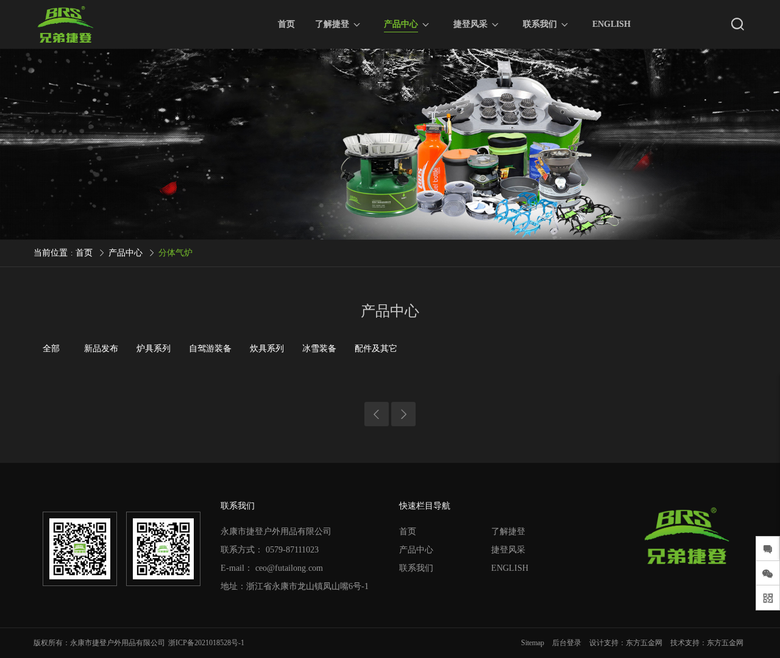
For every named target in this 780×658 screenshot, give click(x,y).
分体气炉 (175, 252)
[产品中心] (390, 144)
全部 (51, 348)
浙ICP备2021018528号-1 (206, 642)
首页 (286, 24)
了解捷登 (332, 24)
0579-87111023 (292, 549)
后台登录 (566, 642)
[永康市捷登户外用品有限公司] (65, 24)
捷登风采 (470, 24)
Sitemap (532, 642)
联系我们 (540, 24)
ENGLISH (611, 24)
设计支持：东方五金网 (625, 642)
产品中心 (401, 24)
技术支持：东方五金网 (706, 642)
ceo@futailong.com (289, 568)
